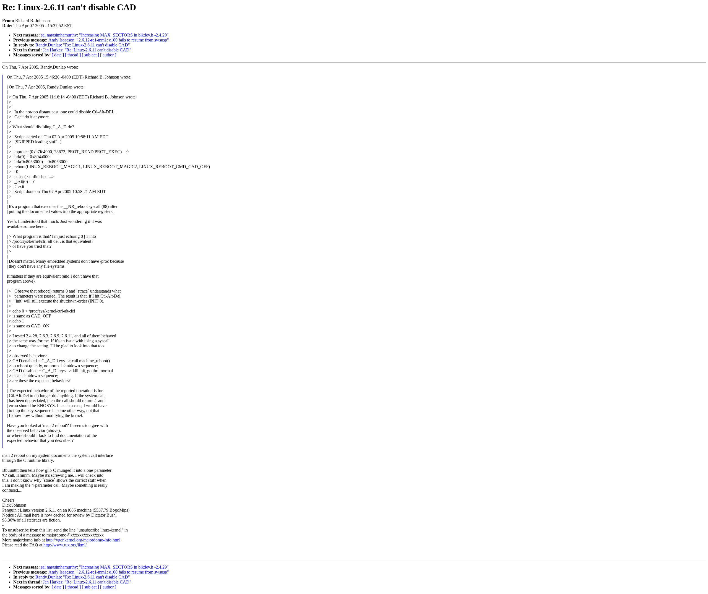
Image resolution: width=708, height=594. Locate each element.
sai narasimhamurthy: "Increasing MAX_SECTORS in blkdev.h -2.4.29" (105, 35)
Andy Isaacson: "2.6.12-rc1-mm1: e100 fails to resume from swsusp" (108, 40)
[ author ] (108, 55)
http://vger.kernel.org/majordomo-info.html (83, 540)
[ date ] (58, 55)
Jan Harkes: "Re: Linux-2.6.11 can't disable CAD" (87, 50)
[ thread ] (73, 55)
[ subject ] (90, 55)
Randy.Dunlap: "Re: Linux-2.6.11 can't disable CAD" (82, 45)
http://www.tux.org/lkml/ (65, 545)
